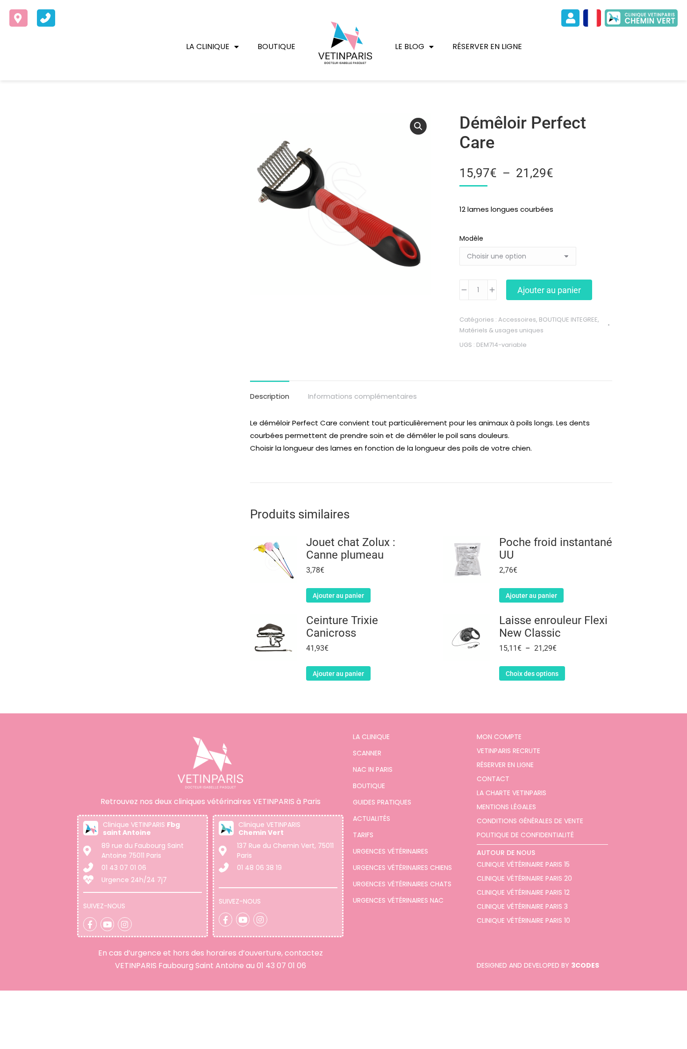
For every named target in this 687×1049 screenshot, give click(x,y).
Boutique (276, 46)
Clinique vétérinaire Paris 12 (523, 892)
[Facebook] (90, 924)
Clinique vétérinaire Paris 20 (524, 878)
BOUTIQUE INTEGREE (568, 319)
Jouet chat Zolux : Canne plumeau (350, 548)
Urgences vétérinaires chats (402, 884)
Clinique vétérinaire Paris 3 (522, 906)
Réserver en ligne (487, 46)
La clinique (207, 46)
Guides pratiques (382, 802)
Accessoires (517, 319)
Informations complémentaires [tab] (362, 396)
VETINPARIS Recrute (508, 750)
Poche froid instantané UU (555, 548)
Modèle (471, 238)
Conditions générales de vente (530, 821)
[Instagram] (124, 924)
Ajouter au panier (549, 290)
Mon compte (499, 736)
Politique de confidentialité (525, 835)
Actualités (371, 818)
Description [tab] (269, 396)
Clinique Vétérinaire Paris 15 (523, 864)
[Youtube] (107, 924)
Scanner (367, 753)
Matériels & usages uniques (501, 330)
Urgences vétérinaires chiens (402, 867)
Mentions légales (506, 807)
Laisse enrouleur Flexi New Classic (553, 626)
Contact (493, 778)
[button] (418, 126)
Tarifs (363, 835)
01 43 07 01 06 (281, 965)
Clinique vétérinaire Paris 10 (523, 920)
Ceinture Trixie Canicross (342, 626)
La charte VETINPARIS (511, 793)
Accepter (624, 1031)
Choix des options (532, 673)
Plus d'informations (275, 1040)
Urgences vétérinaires (390, 851)
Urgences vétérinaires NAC (398, 900)
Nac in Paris (373, 769)
